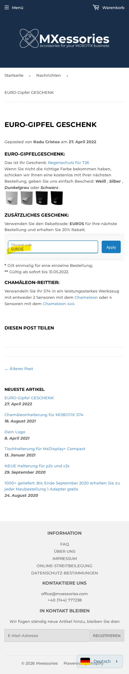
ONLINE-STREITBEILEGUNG (64, 565)
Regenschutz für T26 (68, 162)
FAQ (64, 544)
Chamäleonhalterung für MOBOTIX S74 (43, 414)
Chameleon (86, 297)
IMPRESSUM (64, 558)
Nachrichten (48, 75)
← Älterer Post (18, 368)
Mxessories (47, 663)
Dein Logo (14, 431)
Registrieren (107, 635)
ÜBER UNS (64, 551)
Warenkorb (112, 7)
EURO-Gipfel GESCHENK (29, 397)
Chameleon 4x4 (59, 303)
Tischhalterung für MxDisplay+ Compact (44, 448)
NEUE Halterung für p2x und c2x (37, 465)
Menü (17, 7)
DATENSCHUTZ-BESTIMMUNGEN (64, 572)
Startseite (13, 75)
